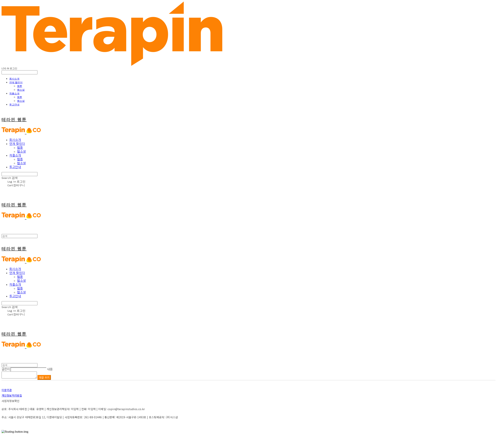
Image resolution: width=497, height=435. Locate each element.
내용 (49, 369)
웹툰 (19, 86)
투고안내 (14, 104)
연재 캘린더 (16, 82)
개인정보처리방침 (12, 395)
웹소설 (21, 89)
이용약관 (7, 390)
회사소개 (14, 78)
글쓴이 (6, 369)
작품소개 (14, 93)
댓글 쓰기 (44, 377)
